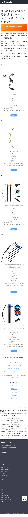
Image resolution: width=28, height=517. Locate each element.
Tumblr (10, 407)
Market (2, 460)
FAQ (2, 479)
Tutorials (3, 491)
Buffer (18, 407)
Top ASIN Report (4, 495)
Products (3, 455)
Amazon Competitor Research (7, 485)
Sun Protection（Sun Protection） (14, 372)
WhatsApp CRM (4, 503)
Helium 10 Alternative (5, 481)
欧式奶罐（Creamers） (14, 368)
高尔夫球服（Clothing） (14, 362)
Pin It (26, 407)
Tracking (3, 462)
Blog (2, 493)
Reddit (6, 407)
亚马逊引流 (14, 395)
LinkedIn (22, 407)
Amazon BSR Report (5, 497)
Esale (2, 507)
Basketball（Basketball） (14, 365)
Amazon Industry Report (6, 499)
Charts (2, 458)
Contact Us (3, 477)
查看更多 (14, 115)
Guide (2, 489)
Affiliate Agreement (5, 469)
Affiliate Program (4, 467)
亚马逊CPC (14, 399)
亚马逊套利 (14, 389)
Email (14, 407)
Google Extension (4, 483)
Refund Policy (4, 471)
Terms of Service (4, 475)
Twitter (2, 407)
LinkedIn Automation (5, 505)
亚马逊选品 (14, 385)
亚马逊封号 (14, 392)
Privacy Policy (4, 473)
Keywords (3, 457)
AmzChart (11, 46)
